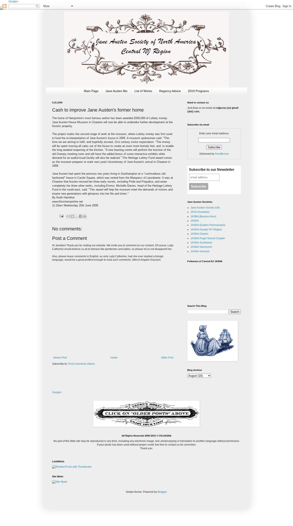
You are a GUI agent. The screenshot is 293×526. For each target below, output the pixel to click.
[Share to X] (76, 216)
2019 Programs (198, 91)
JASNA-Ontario (199, 233)
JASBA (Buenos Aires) (203, 216)
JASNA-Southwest (201, 242)
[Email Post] (61, 216)
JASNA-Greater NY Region (206, 229)
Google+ (14, 1)
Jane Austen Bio (116, 91)
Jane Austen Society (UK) (205, 207)
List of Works (143, 91)
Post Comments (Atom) (81, 363)
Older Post (167, 357)
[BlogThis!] (72, 216)
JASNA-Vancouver (201, 246)
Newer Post (60, 357)
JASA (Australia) (199, 211)
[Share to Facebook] (81, 216)
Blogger (162, 491)
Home (114, 357)
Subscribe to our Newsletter (211, 169)
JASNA (194, 220)
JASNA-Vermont (199, 251)
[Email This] (68, 216)
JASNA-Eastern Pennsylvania (207, 225)
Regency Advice (170, 91)
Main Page (91, 91)
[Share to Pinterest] (85, 216)
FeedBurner (222, 153)
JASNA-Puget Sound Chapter (207, 238)
